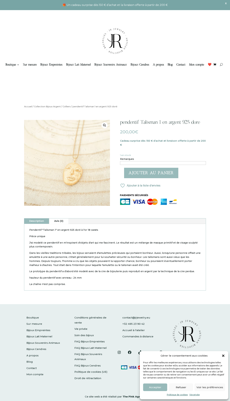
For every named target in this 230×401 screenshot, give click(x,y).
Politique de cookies (177, 394)
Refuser (181, 387)
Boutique (11, 64)
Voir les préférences (209, 387)
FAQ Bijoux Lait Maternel (90, 347)
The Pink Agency (134, 396)
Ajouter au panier (151, 173)
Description (36, 220)
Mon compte (196, 64)
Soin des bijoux (84, 335)
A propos (158, 64)
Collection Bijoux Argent (47, 106)
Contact (180, 64)
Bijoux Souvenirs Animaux (110, 64)
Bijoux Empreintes (51, 64)
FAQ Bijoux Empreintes (89, 341)
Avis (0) (58, 220)
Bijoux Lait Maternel (78, 64)
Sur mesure (30, 64)
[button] (223, 355)
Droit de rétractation (87, 378)
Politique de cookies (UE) (90, 371)
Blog (170, 64)
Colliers (67, 106)
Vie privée (194, 394)
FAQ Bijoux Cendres (87, 365)
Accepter (155, 387)
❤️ (209, 64)
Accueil (28, 106)
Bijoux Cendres (140, 64)
